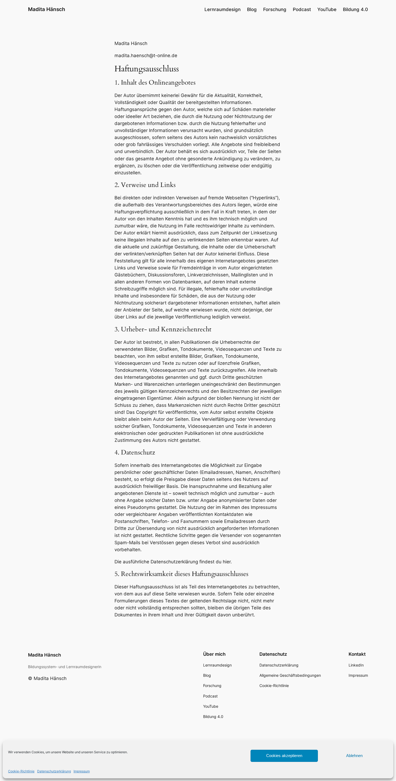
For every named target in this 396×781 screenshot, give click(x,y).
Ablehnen (354, 755)
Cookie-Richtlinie (21, 771)
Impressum (82, 771)
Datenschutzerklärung (54, 771)
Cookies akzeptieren (284, 755)
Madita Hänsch (46, 9)
